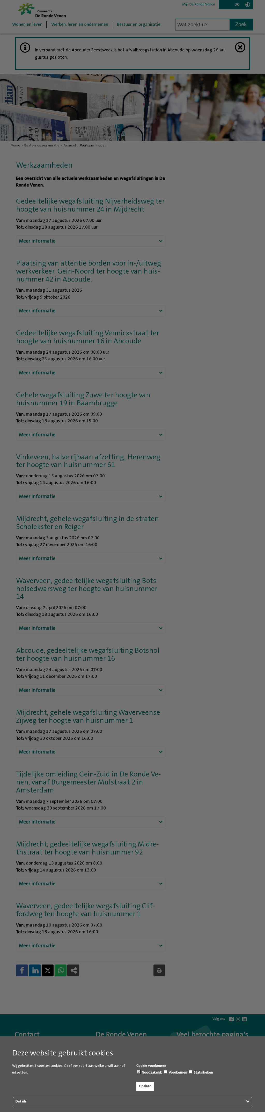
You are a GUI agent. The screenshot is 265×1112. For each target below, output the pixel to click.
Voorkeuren (177, 1072)
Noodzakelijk (151, 1072)
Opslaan (145, 1086)
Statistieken (203, 1072)
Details (21, 1101)
